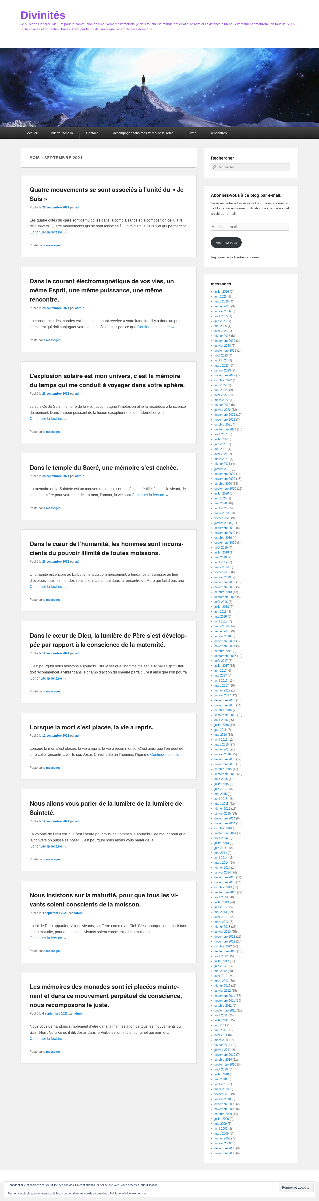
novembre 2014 (224, 823)
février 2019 (222, 572)
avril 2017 (220, 680)
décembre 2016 (224, 700)
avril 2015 (220, 799)
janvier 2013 (222, 931)
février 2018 (222, 631)
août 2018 (221, 602)
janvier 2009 (222, 1143)
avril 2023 (220, 360)
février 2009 (222, 1138)
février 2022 (222, 405)
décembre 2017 (224, 641)
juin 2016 (220, 730)
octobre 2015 (223, 769)
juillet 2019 (221, 552)
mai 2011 (220, 1030)
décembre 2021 (224, 414)
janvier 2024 (222, 345)
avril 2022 (220, 395)
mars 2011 (221, 1040)
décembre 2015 (224, 759)
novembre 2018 (224, 587)
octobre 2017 (223, 651)
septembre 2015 (225, 774)
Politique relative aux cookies (128, 1193)
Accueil (32, 133)
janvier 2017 (222, 695)
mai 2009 (220, 1123)
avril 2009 (220, 1128)
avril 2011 (220, 1035)
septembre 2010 (225, 1064)
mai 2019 (220, 557)
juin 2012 (220, 966)
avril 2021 (220, 454)
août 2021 (221, 434)
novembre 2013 (224, 882)
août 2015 (221, 779)
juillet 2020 (221, 493)
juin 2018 (220, 611)
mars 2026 (221, 301)
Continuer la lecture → (48, 232)
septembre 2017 (225, 656)
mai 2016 (220, 734)
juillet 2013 (221, 902)
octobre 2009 (223, 1114)
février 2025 (222, 336)
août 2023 (221, 355)
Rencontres (218, 133)
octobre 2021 (223, 424)
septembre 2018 (225, 597)
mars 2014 (221, 862)
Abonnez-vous (226, 242)
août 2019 (221, 547)
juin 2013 (220, 907)
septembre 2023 (225, 350)
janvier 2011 (222, 1050)
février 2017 (222, 690)
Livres (192, 133)
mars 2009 (221, 1133)
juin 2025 (220, 321)
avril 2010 (220, 1084)
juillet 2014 (221, 843)
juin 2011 (220, 1025)
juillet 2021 (221, 439)
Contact (92, 133)
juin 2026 (220, 296)
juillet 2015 (221, 784)
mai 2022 (220, 390)
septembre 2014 (225, 833)
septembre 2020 (225, 488)
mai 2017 (220, 675)
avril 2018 (220, 621)
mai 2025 (220, 326)
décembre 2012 (224, 936)
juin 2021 (220, 444)
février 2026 (222, 306)
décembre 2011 (224, 995)
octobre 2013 (223, 887)
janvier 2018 (222, 636)
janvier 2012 (222, 990)
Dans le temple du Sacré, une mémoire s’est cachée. (104, 467)
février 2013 (222, 926)
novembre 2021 (224, 419)
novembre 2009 (224, 1109)
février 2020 (222, 518)
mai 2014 (220, 853)
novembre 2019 (224, 533)
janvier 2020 (222, 523)
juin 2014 (220, 848)
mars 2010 (221, 1089)
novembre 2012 (224, 941)
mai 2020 (220, 503)
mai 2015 (220, 794)
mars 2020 (221, 513)
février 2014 (222, 867)
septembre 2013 (225, 892)
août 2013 (221, 897)
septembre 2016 (225, 715)
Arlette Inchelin (62, 133)
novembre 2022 (224, 375)
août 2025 (221, 316)
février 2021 (222, 464)
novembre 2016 (224, 705)
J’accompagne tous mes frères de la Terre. (142, 133)
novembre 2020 (224, 478)
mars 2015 (221, 803)
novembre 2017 (224, 646)
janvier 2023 (222, 370)
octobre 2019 (223, 537)
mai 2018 (220, 616)
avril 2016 (220, 739)
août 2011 (220, 1015)
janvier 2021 (222, 469)
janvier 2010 (222, 1099)
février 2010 (222, 1094)
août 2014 (221, 838)
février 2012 (222, 985)
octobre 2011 (223, 1005)
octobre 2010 (223, 1059)
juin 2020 (220, 498)
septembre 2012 (225, 951)
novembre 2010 (224, 1054)
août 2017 (221, 660)
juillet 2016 (221, 725)
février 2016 (222, 749)
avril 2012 (220, 976)
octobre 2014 (223, 828)
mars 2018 (221, 626)
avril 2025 (220, 331)
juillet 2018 (221, 606)
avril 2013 (220, 917)
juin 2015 (220, 789)
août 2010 (221, 1069)
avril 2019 (220, 562)
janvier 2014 (222, 872)
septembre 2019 (225, 542)
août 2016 (221, 720)
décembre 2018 (224, 582)
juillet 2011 (221, 1020)
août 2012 (221, 956)
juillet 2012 (221, 961)
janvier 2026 (222, 311)
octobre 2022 (223, 380)
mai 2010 (220, 1079)
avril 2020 (220, 508)
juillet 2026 (221, 291)
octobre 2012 (223, 946)
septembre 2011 (225, 1010)
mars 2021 (221, 459)
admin (79, 207)
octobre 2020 (223, 483)
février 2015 (222, 808)
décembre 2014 (224, 818)
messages (53, 245)
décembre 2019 (224, 528)
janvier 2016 (222, 754)
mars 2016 (221, 744)
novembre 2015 (224, 764)
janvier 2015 (222, 813)
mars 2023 (221, 365)
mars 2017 (221, 685)
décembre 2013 (224, 877)
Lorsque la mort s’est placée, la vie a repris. (91, 727)
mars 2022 (221, 400)
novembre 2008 (224, 1153)
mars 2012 (221, 981)
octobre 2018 (223, 592)
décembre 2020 (224, 474)
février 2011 (222, 1045)
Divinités (43, 15)
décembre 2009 (224, 1104)
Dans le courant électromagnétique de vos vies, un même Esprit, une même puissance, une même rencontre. (102, 290)
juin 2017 (220, 670)
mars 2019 (221, 567)
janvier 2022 (222, 409)
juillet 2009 (221, 1119)
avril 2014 (220, 857)
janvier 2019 (222, 577)
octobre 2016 (223, 710)
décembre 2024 (224, 340)
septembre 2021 (225, 429)
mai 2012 (220, 971)
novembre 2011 (224, 1000)
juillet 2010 (221, 1074)
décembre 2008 (224, 1148)
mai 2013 (220, 912)
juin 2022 (220, 385)
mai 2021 (220, 449)
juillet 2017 (221, 665)
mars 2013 (221, 922)
